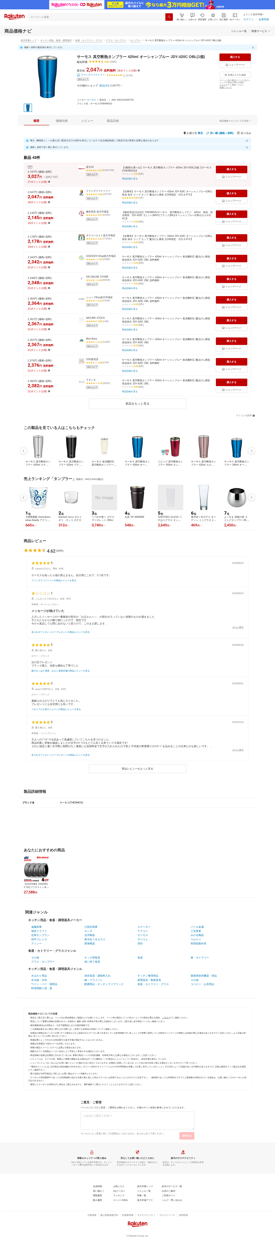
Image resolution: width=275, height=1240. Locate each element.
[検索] (169, 17)
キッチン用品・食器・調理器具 (56, 40)
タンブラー (135, 40)
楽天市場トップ (28, 40)
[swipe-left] (24, 451)
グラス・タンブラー (116, 40)
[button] (192, 17)
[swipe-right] (251, 451)
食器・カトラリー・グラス (88, 40)
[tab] (36, 120)
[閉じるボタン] (253, 48)
